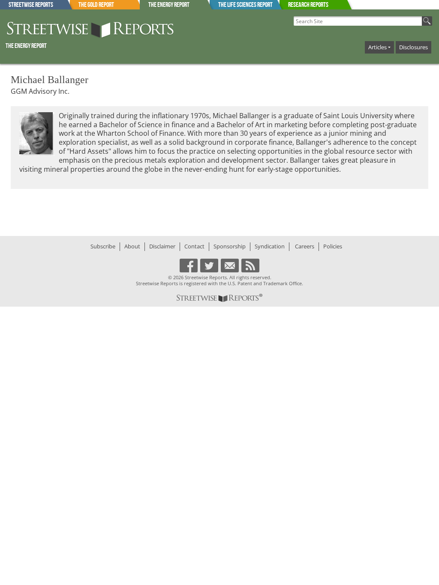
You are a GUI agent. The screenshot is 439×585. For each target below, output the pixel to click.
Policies (332, 246)
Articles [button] (377, 47)
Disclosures (413, 47)
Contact (194, 246)
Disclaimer (162, 246)
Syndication (270, 246)
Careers (304, 246)
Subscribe (102, 246)
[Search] (427, 21)
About (132, 246)
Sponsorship (229, 246)
